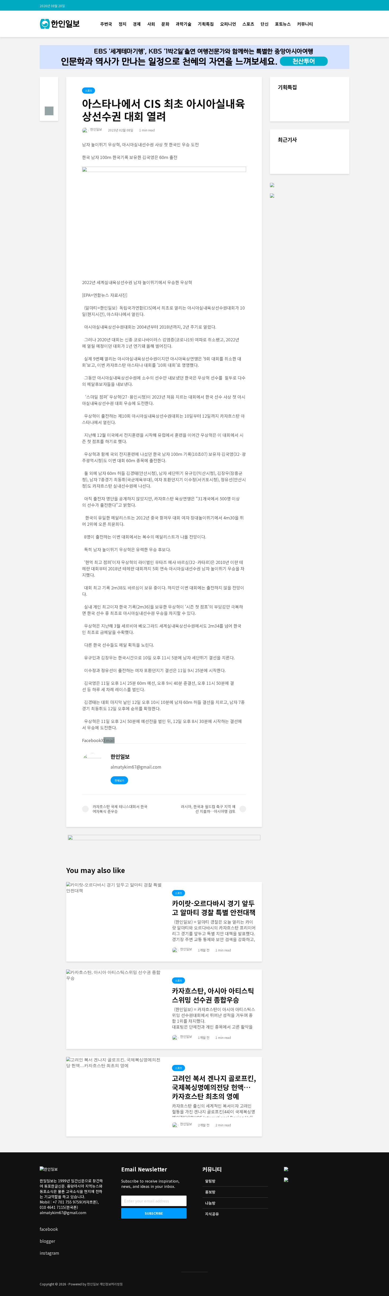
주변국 (106, 24)
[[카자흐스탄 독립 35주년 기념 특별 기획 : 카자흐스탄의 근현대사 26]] (288, 138)
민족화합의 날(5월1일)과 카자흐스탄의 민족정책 (321, 204)
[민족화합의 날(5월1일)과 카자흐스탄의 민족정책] (288, 209)
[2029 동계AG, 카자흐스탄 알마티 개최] (288, 158)
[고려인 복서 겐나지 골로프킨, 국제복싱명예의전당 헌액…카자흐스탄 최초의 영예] (115, 1062)
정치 (122, 24)
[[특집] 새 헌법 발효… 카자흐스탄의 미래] (288, 106)
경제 (137, 24)
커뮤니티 (305, 24)
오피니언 (228, 24)
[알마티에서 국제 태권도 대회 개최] (288, 235)
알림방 (210, 1181)
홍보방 (210, 1191)
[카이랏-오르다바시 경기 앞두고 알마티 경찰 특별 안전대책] (115, 887)
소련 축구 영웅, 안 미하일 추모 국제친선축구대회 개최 (321, 263)
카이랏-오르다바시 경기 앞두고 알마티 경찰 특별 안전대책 (214, 908)
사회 (151, 24)
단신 (265, 24)
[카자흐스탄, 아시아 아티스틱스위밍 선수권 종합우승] (115, 975)
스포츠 (248, 24)
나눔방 (210, 1203)
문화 (165, 24)
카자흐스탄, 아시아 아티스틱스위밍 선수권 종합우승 (213, 995)
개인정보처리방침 (111, 1284)
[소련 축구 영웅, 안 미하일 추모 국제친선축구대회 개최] (288, 267)
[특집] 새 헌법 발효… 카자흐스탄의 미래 (322, 101)
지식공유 (212, 1213)
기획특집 (206, 24)
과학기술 (184, 24)
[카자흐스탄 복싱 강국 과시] (288, 182)
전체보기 (119, 780)
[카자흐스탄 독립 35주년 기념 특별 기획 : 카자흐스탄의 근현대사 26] (322, 131)
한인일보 (95, 129)
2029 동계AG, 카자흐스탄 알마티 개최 (322, 154)
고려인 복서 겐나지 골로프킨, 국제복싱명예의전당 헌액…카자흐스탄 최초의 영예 (214, 1087)
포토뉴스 (283, 24)
